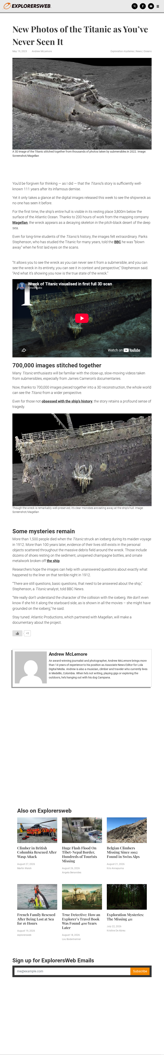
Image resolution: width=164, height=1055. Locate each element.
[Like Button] (17, 633)
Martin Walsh (24, 868)
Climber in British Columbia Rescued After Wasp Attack (37, 852)
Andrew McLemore (42, 51)
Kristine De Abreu (116, 930)
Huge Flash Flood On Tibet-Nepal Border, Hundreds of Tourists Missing (79, 854)
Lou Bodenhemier (71, 939)
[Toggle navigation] (158, 6)
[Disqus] (82, 746)
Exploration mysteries (122, 51)
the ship (53, 561)
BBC (117, 242)
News (139, 51)
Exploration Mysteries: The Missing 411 (125, 916)
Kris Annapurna (115, 868)
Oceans (148, 51)
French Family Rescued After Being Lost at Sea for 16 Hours (36, 919)
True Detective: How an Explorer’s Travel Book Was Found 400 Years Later (81, 921)
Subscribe (140, 971)
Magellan (20, 222)
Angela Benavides (71, 872)
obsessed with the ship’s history (67, 401)
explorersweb (24, 935)
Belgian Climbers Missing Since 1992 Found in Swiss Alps (123, 852)
